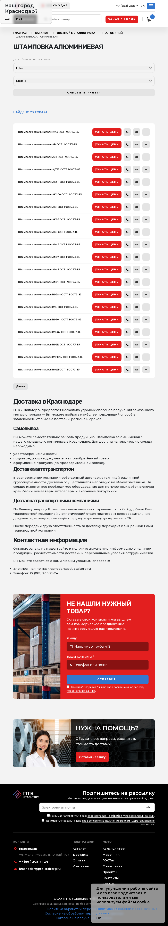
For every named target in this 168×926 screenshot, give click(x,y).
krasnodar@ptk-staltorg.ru (40, 869)
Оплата (79, 860)
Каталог (42, 32)
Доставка (81, 855)
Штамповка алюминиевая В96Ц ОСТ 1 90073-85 (49, 344)
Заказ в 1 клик (122, 19)
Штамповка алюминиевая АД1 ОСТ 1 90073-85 (48, 156)
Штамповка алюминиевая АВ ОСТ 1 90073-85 (47, 144)
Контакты (81, 866)
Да (7, 19)
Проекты (110, 872)
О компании (113, 866)
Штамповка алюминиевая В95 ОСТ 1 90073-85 (48, 307)
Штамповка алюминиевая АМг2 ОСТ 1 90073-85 (49, 244)
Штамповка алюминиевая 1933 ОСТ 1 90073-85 (48, 131)
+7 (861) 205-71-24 (130, 6)
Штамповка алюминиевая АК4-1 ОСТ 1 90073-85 (49, 181)
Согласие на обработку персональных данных (84, 913)
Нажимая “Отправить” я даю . (105, 689)
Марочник (111, 855)
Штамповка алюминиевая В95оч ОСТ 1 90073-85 (49, 319)
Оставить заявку (92, 757)
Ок (98, 918)
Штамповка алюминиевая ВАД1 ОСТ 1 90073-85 (49, 369)
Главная (20, 32)
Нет (19, 19)
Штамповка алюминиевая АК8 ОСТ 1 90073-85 (48, 231)
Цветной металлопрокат (77, 32)
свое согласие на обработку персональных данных (120, 815)
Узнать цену (107, 131)
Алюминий (114, 32)
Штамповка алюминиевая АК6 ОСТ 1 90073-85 (48, 206)
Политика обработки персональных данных (84, 909)
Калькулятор (114, 849)
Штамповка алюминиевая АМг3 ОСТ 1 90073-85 (49, 257)
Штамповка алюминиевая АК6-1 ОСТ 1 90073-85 (49, 219)
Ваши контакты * (80, 656)
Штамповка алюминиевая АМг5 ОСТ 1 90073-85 (49, 269)
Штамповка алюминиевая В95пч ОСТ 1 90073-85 (49, 332)
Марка (21, 81)
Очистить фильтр (84, 92)
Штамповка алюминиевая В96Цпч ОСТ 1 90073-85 (50, 357)
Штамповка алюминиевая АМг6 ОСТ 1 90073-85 (49, 282)
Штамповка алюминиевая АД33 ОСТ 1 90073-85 (49, 169)
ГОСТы (108, 860)
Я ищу (72, 638)
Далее (20, 386)
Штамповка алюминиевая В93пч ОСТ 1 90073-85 (50, 294)
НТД (19, 68)
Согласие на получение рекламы (84, 918)
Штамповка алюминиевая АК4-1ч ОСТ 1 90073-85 (50, 194)
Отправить (107, 679)
